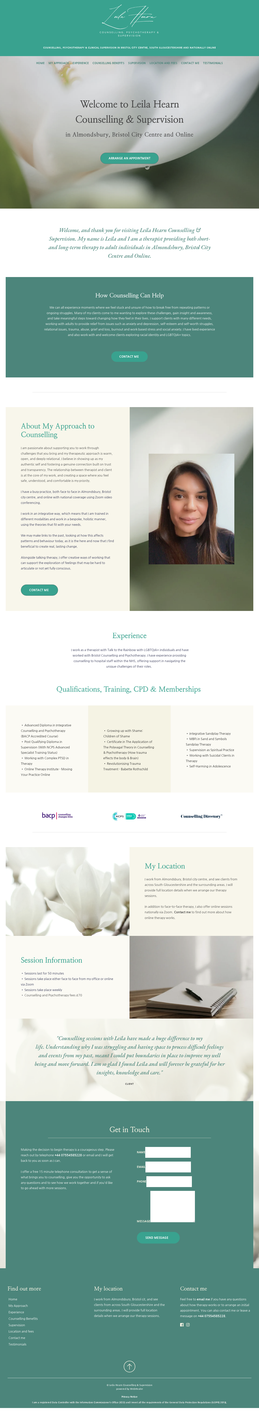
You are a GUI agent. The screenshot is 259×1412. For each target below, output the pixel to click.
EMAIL (141, 1167)
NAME (141, 1152)
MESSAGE (143, 1221)
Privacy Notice (130, 1397)
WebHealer (136, 1389)
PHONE (141, 1181)
